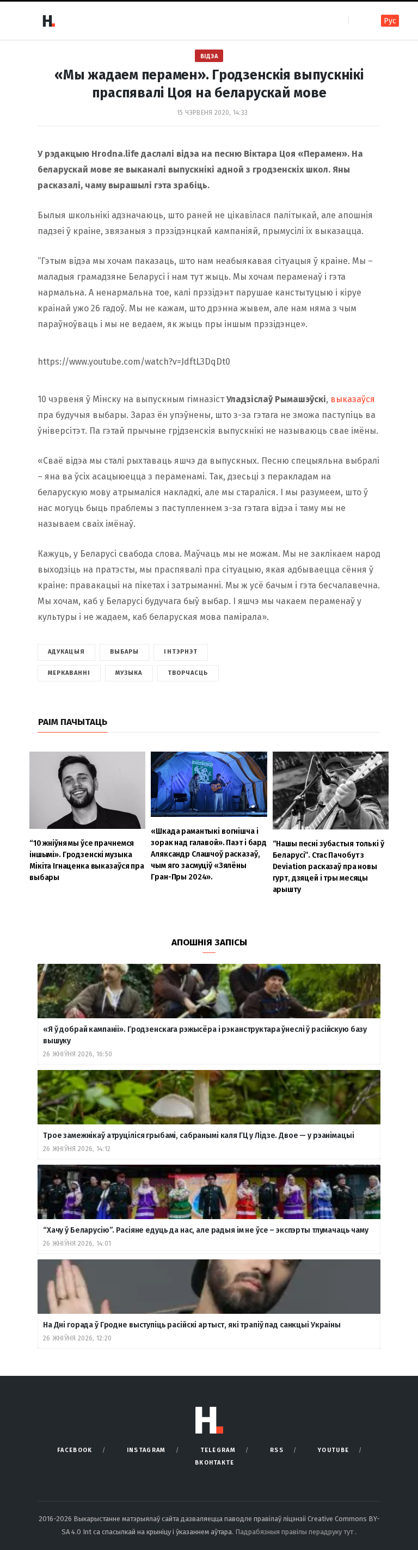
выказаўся (352, 399)
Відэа (209, 56)
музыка (129, 672)
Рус (390, 21)
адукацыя (66, 651)
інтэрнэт (181, 651)
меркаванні (69, 672)
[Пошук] (357, 20)
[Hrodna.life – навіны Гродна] (48, 21)
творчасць (188, 672)
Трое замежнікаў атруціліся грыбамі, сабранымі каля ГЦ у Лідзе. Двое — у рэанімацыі (198, 1135)
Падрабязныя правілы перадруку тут (295, 1532)
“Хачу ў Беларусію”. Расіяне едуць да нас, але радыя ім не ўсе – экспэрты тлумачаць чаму (205, 1230)
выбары (124, 651)
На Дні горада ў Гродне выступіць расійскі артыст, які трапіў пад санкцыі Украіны (192, 1325)
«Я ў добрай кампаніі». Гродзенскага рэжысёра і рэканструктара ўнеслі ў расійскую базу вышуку (205, 1035)
